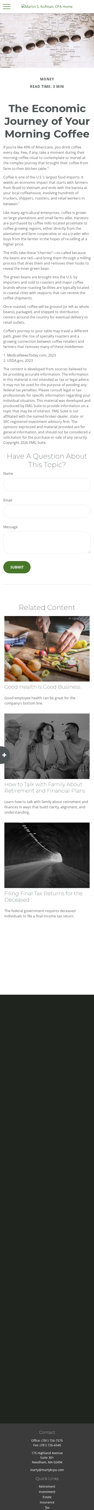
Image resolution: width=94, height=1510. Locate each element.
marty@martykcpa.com (47, 1470)
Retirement (47, 1486)
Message (10, 527)
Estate (47, 1497)
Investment (47, 1492)
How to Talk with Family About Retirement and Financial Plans (44, 787)
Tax (47, 1507)
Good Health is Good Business (42, 687)
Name (8, 473)
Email (7, 500)
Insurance (47, 1502)
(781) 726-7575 (52, 1440)
